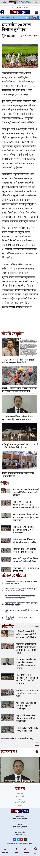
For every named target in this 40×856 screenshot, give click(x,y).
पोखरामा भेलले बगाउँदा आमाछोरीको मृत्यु (17, 738)
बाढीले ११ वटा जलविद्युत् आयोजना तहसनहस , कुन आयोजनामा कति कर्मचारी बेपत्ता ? (20, 389)
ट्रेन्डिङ (16, 853)
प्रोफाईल (26, 853)
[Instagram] (25, 839)
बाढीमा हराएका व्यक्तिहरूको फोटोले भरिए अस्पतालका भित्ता (18, 474)
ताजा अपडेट (5, 853)
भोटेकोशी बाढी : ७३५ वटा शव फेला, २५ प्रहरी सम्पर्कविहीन (24, 550)
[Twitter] (18, 839)
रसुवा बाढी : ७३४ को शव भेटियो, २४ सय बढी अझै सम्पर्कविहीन (25, 560)
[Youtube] (21, 839)
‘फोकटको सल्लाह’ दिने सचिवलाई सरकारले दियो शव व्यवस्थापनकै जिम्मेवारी (18, 361)
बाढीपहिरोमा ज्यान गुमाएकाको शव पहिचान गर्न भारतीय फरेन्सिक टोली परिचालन (20, 446)
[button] (35, 849)
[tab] (20, 626)
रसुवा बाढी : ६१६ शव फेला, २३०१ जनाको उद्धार (26, 569)
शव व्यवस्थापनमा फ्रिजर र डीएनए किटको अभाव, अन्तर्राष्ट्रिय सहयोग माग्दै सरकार (17, 418)
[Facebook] (14, 839)
